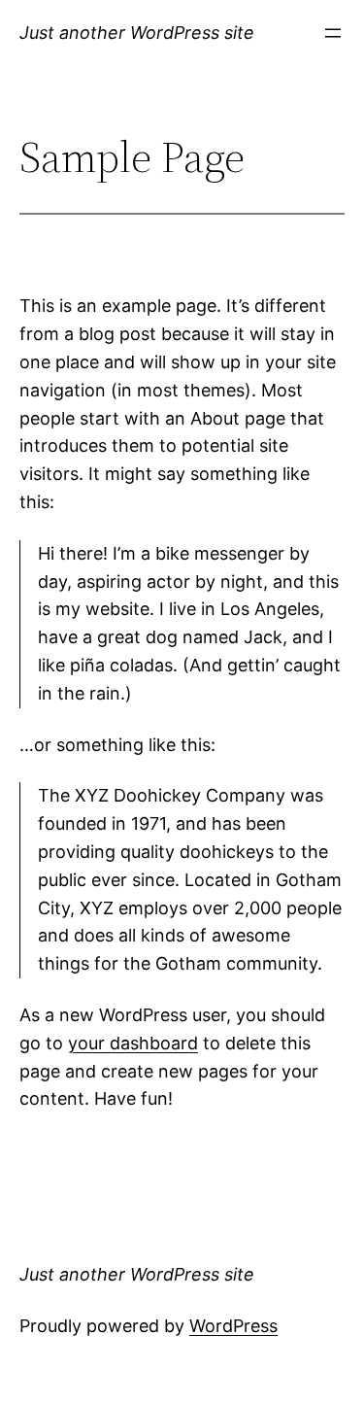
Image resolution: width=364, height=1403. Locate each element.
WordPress (233, 1326)
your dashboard (133, 1043)
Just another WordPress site (136, 32)
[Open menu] (333, 33)
